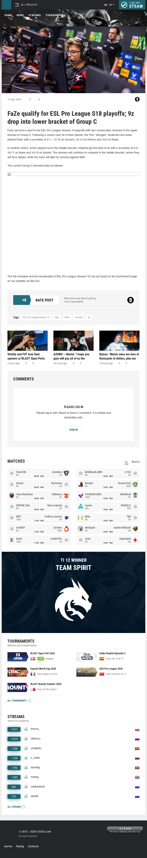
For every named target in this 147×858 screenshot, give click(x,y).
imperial (78, 317)
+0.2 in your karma (73, 302)
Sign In (73, 429)
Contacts (33, 846)
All (126, 462)
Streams (35, 15)
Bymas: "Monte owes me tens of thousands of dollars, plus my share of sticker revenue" (119, 356)
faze (57, 317)
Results (136, 462)
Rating (20, 846)
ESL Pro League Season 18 (36, 317)
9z (89, 317)
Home (8, 15)
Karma (8, 846)
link (37, 281)
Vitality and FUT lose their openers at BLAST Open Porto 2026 (26, 356)
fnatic (67, 317)
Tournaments (55, 15)
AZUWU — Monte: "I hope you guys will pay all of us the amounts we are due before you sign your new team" (72, 356)
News (20, 15)
